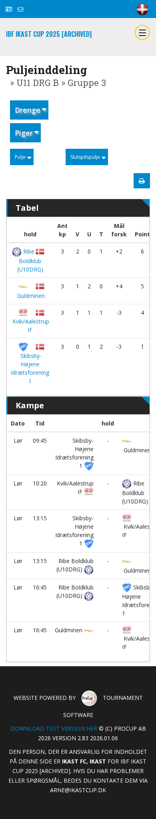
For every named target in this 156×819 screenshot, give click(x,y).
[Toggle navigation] (142, 32)
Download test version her (53, 728)
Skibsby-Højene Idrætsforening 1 (30, 368)
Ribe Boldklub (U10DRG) (30, 260)
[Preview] (142, 180)
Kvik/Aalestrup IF (30, 326)
